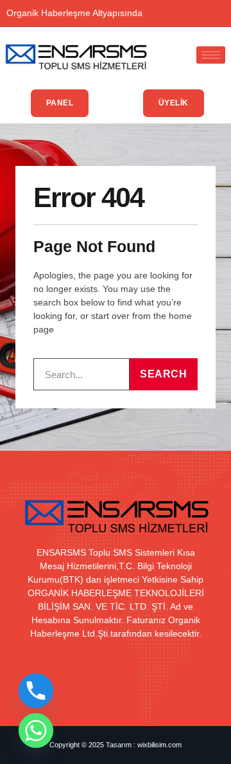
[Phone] (36, 690)
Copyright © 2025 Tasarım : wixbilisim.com (115, 745)
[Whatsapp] (36, 730)
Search (163, 373)
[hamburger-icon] (210, 55)
